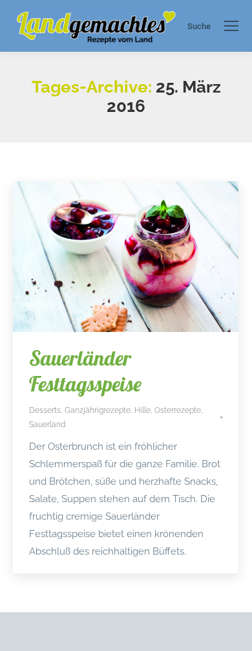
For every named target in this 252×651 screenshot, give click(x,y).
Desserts (45, 410)
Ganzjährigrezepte (98, 410)
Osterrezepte (177, 410)
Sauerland (47, 424)
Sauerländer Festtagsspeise (85, 371)
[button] (23, 627)
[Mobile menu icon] (231, 26)
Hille (142, 410)
